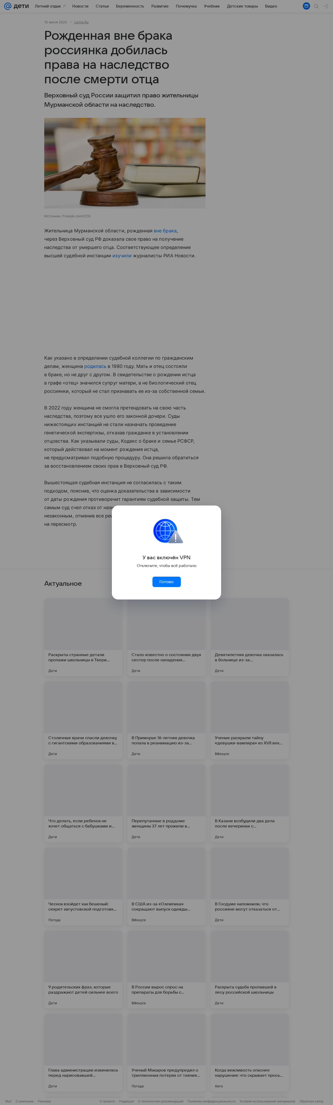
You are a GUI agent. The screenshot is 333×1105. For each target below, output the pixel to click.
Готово (166, 582)
